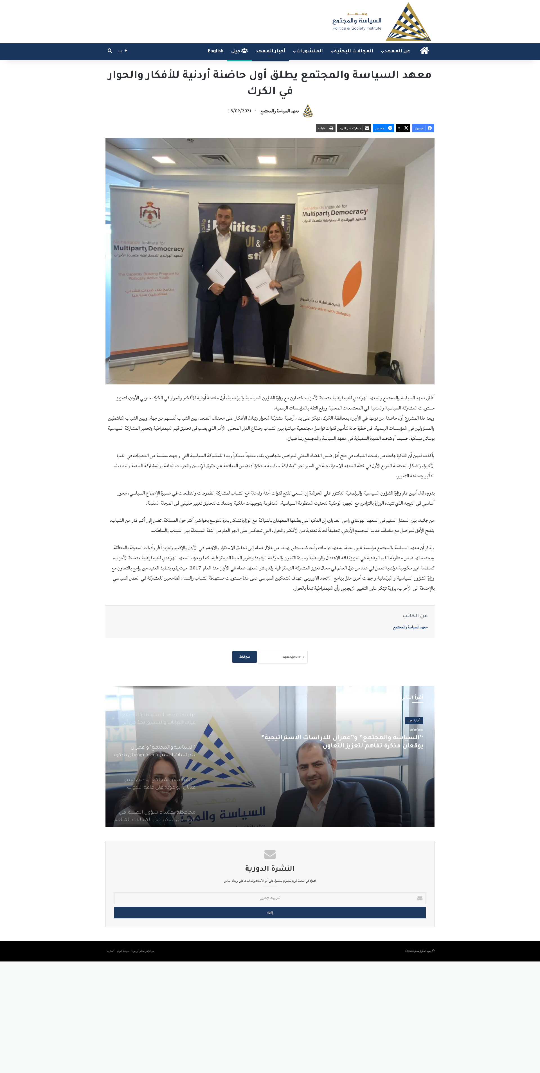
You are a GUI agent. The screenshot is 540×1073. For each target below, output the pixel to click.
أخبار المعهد (270, 51)
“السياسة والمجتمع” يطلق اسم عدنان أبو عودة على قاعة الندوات (339, 743)
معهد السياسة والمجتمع (280, 110)
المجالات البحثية (353, 51)
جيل (236, 51)
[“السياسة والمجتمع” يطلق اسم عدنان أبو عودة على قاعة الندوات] (270, 756)
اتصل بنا (110, 951)
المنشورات (309, 51)
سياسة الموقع (123, 951)
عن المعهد (397, 51)
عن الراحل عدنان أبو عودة (143, 951)
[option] (270, 756)
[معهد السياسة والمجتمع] (381, 21)
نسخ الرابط (244, 657)
